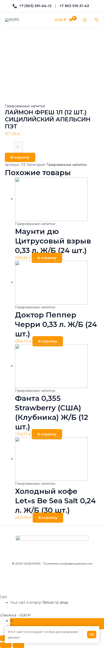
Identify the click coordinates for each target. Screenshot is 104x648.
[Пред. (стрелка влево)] (6, 645)
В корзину (20, 157)
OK (91, 634)
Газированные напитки (25, 106)
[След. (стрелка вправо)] (18, 645)
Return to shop (55, 602)
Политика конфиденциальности (67, 563)
